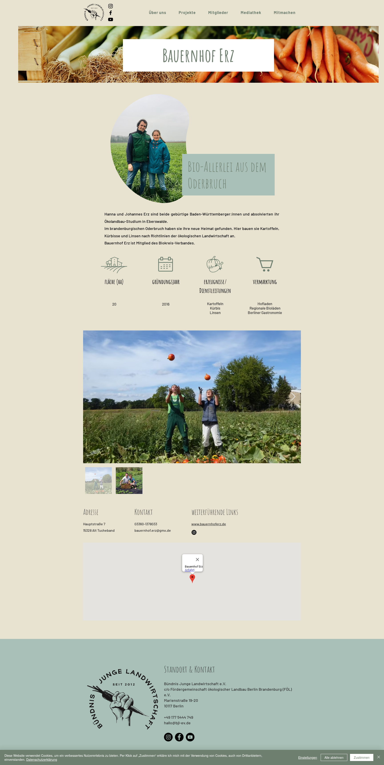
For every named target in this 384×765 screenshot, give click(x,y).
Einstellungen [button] (307, 757)
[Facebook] (111, 13)
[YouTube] (111, 19)
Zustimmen (362, 757)
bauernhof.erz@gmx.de (152, 530)
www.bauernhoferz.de (208, 524)
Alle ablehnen (334, 757)
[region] (149, 148)
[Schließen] (378, 757)
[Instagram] (111, 6)
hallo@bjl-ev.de (177, 722)
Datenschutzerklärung (41, 759)
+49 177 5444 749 (178, 717)
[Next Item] (293, 397)
